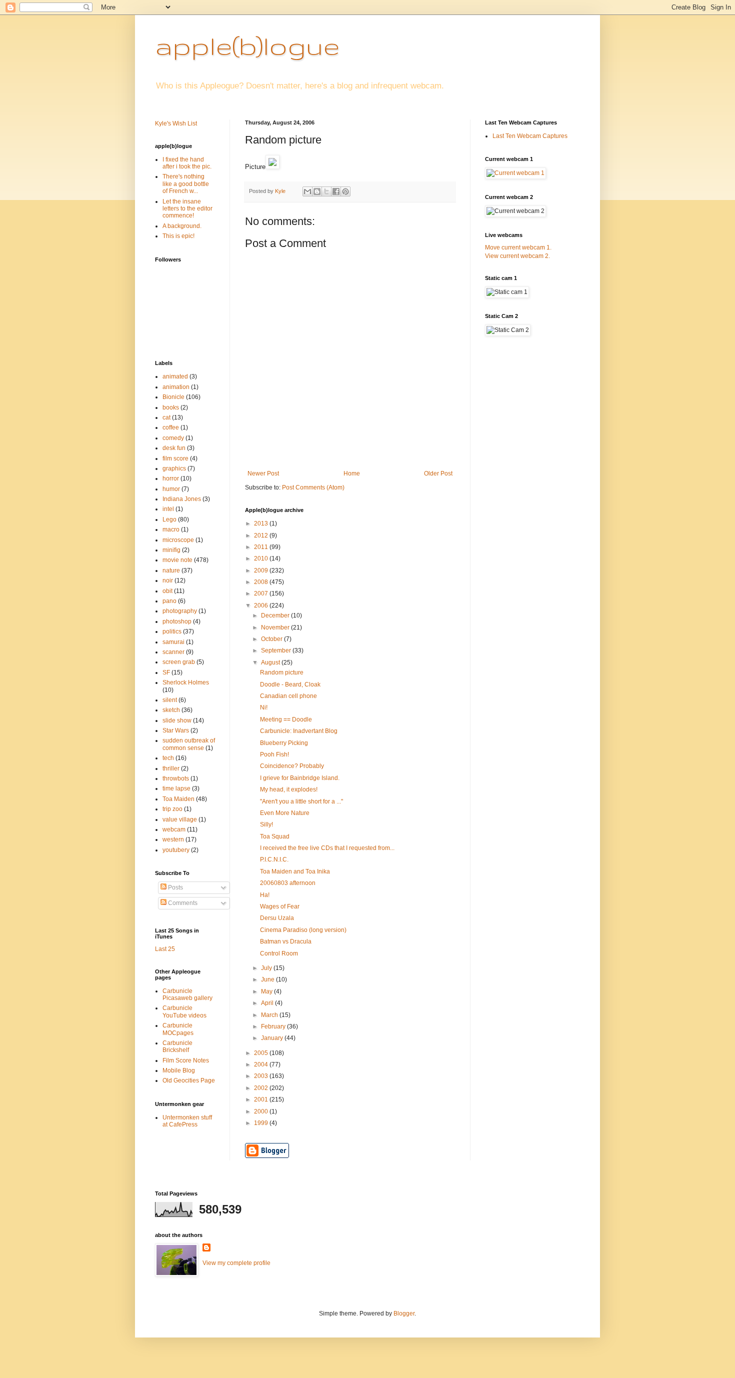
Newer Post (263, 473)
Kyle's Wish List (176, 123)
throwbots (175, 778)
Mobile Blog (178, 1070)
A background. (182, 226)
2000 (262, 1111)
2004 (262, 1064)
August (271, 662)
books (170, 407)
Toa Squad (275, 836)
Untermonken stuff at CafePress (187, 1121)
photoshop (177, 621)
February (274, 1026)
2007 (262, 593)
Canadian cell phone (288, 696)
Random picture (282, 672)
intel (168, 509)
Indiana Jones (181, 499)
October (272, 639)
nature (171, 570)
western (173, 839)
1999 (262, 1123)
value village (179, 819)
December (276, 615)
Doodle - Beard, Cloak (290, 684)
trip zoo (172, 809)
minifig (171, 550)
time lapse (176, 788)
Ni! (264, 707)
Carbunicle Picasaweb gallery (187, 995)
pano (169, 601)
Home (352, 473)
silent (169, 700)
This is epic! (178, 236)
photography (179, 611)
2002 (262, 1088)
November (276, 627)
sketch (171, 710)
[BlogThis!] (317, 191)
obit (167, 591)
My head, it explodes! (289, 789)
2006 (262, 605)
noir (167, 580)
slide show (177, 720)
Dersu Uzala (277, 918)
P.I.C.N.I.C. (274, 859)
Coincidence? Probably (292, 766)
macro (171, 529)
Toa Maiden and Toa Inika (295, 871)
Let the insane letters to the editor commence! (187, 209)
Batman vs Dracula (286, 941)
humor (171, 489)
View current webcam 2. (517, 256)
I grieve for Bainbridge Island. (300, 778)
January (272, 1038)
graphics (174, 468)
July (267, 968)
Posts (174, 887)
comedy (173, 438)
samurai (173, 642)
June (268, 979)
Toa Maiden (178, 799)
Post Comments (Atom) (313, 487)
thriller (171, 768)
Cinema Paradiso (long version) (303, 930)
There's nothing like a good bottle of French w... (185, 183)
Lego (169, 519)
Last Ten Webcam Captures (530, 136)
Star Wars (175, 730)
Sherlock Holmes (185, 682)
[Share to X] (327, 191)
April (268, 1003)
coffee (170, 427)
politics (172, 631)
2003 (262, 1076)
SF (166, 672)
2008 (262, 582)
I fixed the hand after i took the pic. (187, 163)
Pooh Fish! (274, 754)
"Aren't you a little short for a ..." (301, 801)
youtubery (176, 850)
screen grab (178, 662)
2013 (262, 523)
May (267, 991)
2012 (262, 535)
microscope (178, 540)
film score (175, 458)
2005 (262, 1053)
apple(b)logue (247, 45)
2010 (262, 558)
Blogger (404, 1313)
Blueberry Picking (284, 743)
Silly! (266, 824)
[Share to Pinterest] (345, 191)
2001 (262, 1099)
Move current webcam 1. (518, 247)
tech (168, 758)
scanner (173, 652)
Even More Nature (285, 813)
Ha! (265, 895)
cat (166, 417)
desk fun (174, 448)
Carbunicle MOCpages (178, 1029)
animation (176, 387)
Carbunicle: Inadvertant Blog (299, 731)
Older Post (438, 473)
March (270, 1015)
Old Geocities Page (188, 1080)
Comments (182, 903)
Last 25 (165, 949)
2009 (262, 570)
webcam (174, 829)
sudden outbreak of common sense (188, 744)
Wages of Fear (280, 906)
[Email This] (307, 191)
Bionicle (173, 397)
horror (170, 478)
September (276, 650)
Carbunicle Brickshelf (177, 1047)
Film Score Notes (185, 1060)
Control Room (279, 953)
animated (175, 376)
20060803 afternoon (288, 883)
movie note (177, 560)
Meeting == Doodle (286, 719)
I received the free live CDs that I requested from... (327, 848)
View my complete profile (236, 1263)
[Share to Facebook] (336, 191)
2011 (262, 547)
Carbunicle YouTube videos (184, 1011)
